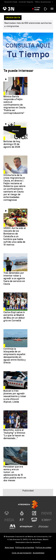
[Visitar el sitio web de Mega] (9, 520)
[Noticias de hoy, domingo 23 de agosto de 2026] (15, 131)
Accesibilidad (38, 553)
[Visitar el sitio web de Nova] (46, 513)
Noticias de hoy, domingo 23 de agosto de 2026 (11, 144)
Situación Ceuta (10, 2)
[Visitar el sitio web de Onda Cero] (34, 520)
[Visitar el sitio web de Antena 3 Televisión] (9, 513)
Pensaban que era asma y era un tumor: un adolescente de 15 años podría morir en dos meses (14, 473)
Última (37, 9)
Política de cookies (43, 547)
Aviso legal (9, 547)
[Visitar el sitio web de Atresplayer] (28, 526)
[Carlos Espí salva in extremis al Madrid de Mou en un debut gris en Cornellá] (15, 302)
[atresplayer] (45, 8)
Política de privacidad (24, 547)
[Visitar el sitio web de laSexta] (22, 513)
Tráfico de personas (43, 2)
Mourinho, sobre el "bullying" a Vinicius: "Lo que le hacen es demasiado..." (14, 434)
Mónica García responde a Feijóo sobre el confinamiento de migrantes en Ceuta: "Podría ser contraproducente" (14, 104)
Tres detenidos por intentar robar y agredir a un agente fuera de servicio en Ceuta (14, 278)
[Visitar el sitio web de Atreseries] (22, 520)
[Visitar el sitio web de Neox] (34, 513)
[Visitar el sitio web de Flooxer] (43, 526)
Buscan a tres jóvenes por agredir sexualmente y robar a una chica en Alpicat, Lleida (14, 396)
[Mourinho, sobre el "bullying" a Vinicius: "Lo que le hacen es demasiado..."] (15, 419)
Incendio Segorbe (26, 2)
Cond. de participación (22, 553)
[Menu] (52, 8)
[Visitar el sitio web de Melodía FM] (12, 526)
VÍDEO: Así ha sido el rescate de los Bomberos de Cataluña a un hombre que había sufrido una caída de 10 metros (14, 236)
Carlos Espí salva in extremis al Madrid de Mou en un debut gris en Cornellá (14, 316)
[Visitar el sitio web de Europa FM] (46, 520)
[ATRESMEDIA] (28, 504)
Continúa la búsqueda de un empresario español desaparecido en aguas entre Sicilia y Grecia (14, 355)
